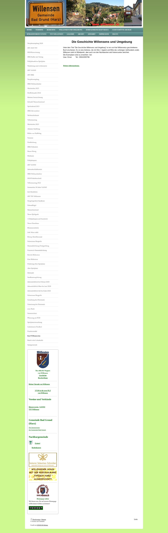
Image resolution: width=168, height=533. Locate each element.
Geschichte (43, 375)
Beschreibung (43, 378)
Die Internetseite (34, 427)
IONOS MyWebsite (42, 525)
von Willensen (43, 393)
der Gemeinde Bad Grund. (37, 430)
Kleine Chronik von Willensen (39, 384)
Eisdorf (37, 443)
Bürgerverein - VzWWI (37, 407)
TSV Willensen (34, 409)
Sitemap (43, 519)
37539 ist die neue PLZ (43, 390)
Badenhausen (36, 448)
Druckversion (36, 519)
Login (135, 519)
